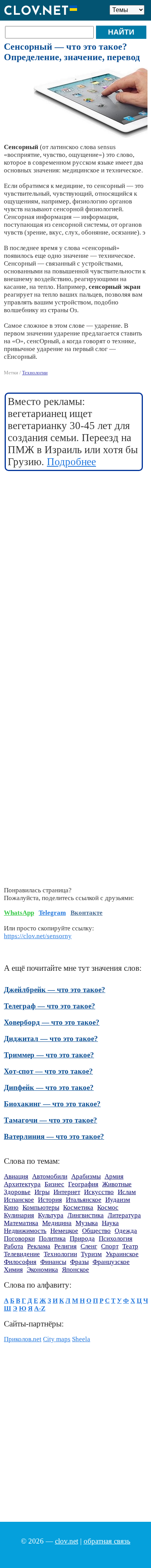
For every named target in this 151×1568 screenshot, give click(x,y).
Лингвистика (85, 1215)
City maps (56, 1339)
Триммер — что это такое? (49, 1055)
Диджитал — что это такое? (51, 1038)
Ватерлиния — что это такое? (54, 1136)
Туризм (91, 1254)
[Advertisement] (75, 555)
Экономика (42, 1269)
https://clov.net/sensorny (38, 936)
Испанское (19, 1199)
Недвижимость (25, 1230)
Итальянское (83, 1199)
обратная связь (107, 1541)
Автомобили (49, 1176)
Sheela (81, 1339)
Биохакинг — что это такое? (52, 1104)
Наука (110, 1223)
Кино (11, 1207)
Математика (21, 1223)
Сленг (89, 1246)
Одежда (126, 1230)
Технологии (35, 372)
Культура (50, 1215)
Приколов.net (22, 1339)
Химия (13, 1269)
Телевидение (22, 1254)
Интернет (66, 1192)
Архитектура (22, 1184)
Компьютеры (40, 1207)
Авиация (16, 1176)
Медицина (57, 1223)
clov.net (66, 1541)
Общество (96, 1230)
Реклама (38, 1246)
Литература (124, 1215)
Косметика (78, 1207)
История (50, 1199)
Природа (82, 1238)
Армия (114, 1176)
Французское (111, 1262)
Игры (42, 1192)
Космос (107, 1207)
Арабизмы (86, 1176)
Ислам (127, 1192)
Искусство (99, 1192)
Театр (130, 1246)
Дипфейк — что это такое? (49, 1087)
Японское (75, 1269)
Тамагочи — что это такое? (50, 1120)
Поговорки (19, 1238)
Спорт (109, 1246)
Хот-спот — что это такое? (48, 1071)
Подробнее (71, 462)
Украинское (122, 1254)
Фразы (79, 1262)
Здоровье (17, 1192)
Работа (13, 1246)
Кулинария (19, 1215)
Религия (65, 1246)
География (83, 1184)
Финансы (53, 1262)
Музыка (87, 1223)
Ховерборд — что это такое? (52, 1022)
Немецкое (64, 1230)
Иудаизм (117, 1199)
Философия (20, 1262)
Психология (115, 1238)
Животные (117, 1184)
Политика (52, 1238)
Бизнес (54, 1184)
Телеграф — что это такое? (49, 1006)
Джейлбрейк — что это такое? (54, 990)
